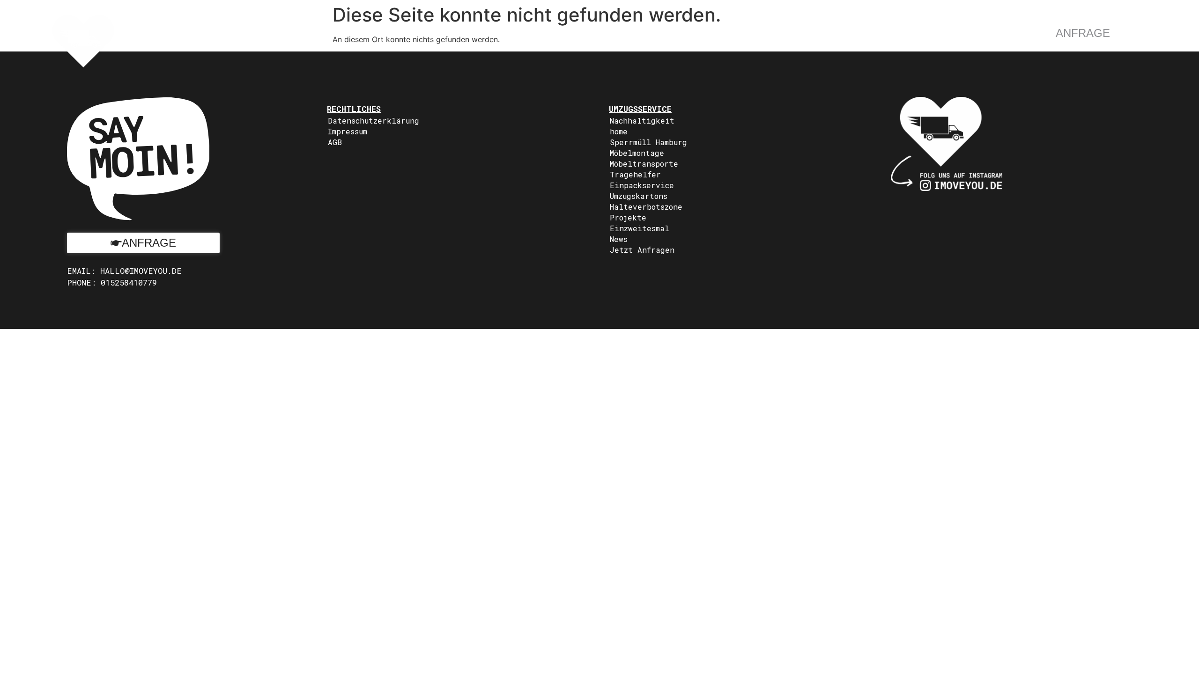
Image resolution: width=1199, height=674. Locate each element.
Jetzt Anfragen (642, 250)
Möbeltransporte (644, 163)
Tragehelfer (635, 174)
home (619, 131)
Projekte (628, 217)
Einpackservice (642, 185)
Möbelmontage (637, 153)
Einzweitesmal (639, 228)
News (619, 239)
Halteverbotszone (646, 207)
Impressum (347, 131)
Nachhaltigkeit (642, 120)
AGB (335, 142)
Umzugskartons (638, 196)
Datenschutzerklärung (373, 120)
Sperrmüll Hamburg (648, 142)
